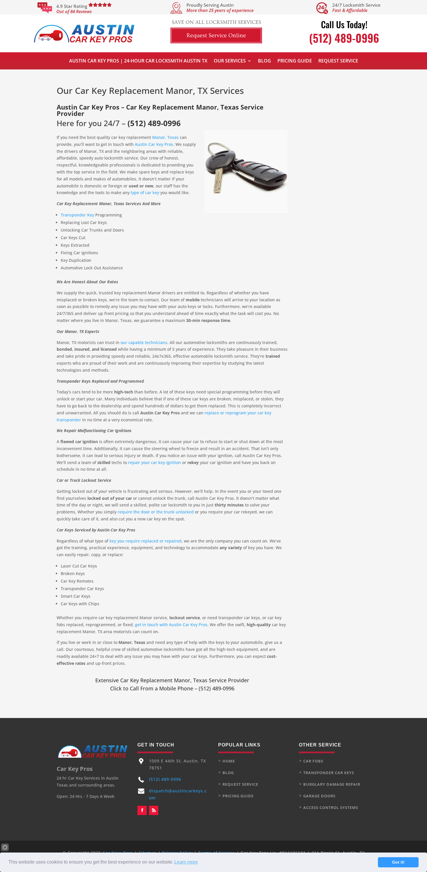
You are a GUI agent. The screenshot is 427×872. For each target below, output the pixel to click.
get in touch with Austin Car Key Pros (171, 624)
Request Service (338, 61)
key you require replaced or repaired (146, 541)
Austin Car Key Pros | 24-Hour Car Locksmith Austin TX (138, 61)
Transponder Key (77, 215)
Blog (264, 61)
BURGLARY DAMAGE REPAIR (331, 784)
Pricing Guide (294, 61)
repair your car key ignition (154, 462)
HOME (229, 761)
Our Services (230, 61)
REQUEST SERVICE (240, 784)
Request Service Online (216, 35)
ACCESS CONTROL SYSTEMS (330, 807)
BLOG (228, 772)
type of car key (145, 192)
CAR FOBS (313, 761)
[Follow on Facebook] (142, 810)
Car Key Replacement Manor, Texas (163, 680)
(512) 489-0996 (154, 123)
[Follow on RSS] (153, 810)
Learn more (186, 862)
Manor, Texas (165, 137)
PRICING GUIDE (238, 795)
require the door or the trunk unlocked (156, 512)
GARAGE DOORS (319, 795)
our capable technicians (144, 342)
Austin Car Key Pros (154, 144)
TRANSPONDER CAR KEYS (328, 772)
